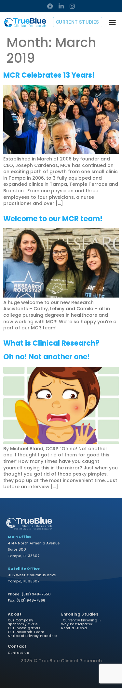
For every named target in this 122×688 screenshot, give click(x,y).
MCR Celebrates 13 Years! (49, 75)
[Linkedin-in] (61, 6)
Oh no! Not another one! (46, 357)
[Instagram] (72, 6)
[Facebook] (50, 6)
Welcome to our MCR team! (52, 219)
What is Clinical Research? (51, 343)
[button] (112, 22)
